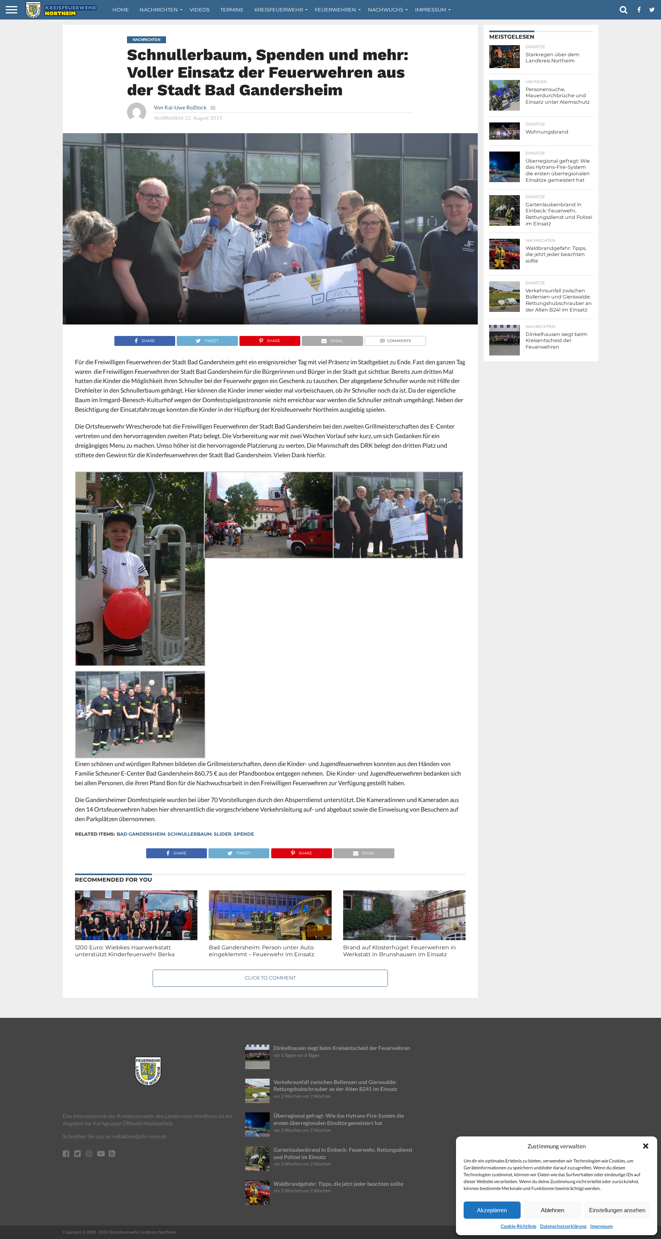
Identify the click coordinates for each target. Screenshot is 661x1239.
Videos (200, 10)
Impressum (601, 1226)
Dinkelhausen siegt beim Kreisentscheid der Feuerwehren (342, 1048)
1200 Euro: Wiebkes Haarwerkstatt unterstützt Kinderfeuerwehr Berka (124, 951)
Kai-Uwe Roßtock (185, 107)
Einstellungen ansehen (617, 1210)
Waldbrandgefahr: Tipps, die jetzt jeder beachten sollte (338, 1183)
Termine (232, 10)
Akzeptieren (492, 1210)
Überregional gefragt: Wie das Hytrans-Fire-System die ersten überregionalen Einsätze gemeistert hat (339, 1119)
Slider (222, 834)
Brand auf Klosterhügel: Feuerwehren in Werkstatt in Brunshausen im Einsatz (399, 951)
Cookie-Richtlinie (518, 1226)
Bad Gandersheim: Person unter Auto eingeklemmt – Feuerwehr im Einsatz (261, 951)
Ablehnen (552, 1210)
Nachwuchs (385, 10)
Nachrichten (159, 10)
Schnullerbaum (190, 834)
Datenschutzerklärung (563, 1226)
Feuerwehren (335, 10)
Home (120, 10)
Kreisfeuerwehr (278, 10)
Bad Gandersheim (141, 834)
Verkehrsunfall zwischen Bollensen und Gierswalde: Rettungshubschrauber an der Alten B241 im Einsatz (335, 1085)
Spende (244, 834)
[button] (646, 1146)
